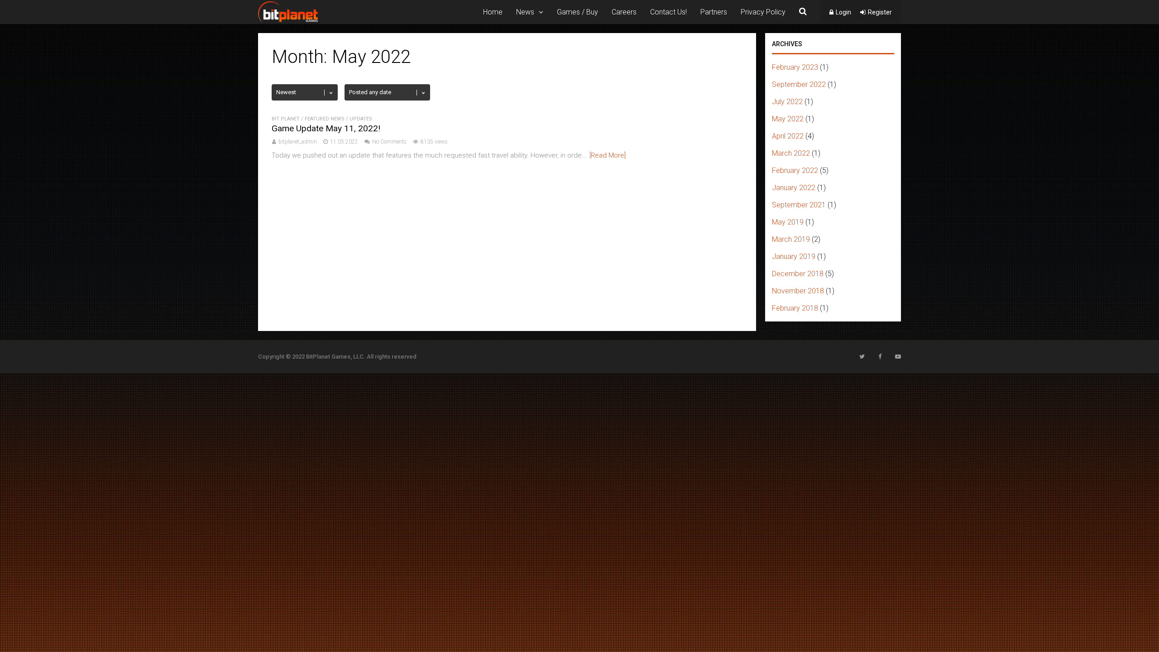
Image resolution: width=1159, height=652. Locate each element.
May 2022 (788, 119)
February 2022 (795, 170)
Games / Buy (577, 12)
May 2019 (788, 222)
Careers (624, 12)
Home (493, 12)
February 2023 (795, 67)
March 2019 (791, 239)
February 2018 (795, 308)
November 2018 (798, 291)
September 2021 (799, 205)
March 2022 (791, 153)
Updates (361, 119)
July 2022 (787, 101)
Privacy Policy (763, 12)
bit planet (286, 119)
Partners (713, 12)
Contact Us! (668, 12)
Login (843, 12)
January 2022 (793, 187)
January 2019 (793, 256)
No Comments (389, 142)
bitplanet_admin (297, 142)
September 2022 (799, 84)
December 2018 (798, 273)
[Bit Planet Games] (288, 21)
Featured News (325, 119)
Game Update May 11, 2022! (326, 128)
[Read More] (607, 155)
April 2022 (788, 136)
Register (880, 12)
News (525, 12)
